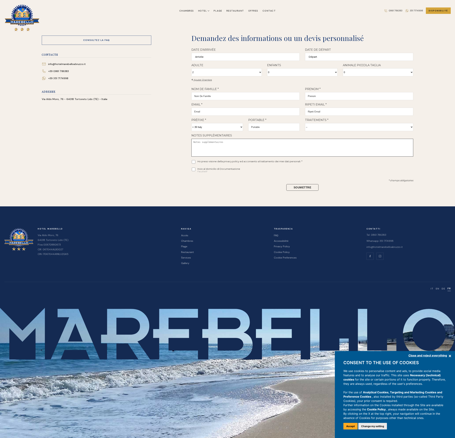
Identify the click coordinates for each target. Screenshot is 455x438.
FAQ (276, 235)
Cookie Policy (376, 409)
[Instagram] (380, 256)
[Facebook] (370, 256)
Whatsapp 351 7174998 (380, 240)
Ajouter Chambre (202, 79)
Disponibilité (438, 10)
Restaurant (235, 10)
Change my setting (372, 426)
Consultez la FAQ (96, 40)
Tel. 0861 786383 (376, 234)
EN (437, 288)
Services (186, 257)
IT (432, 288)
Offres (253, 10)
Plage (218, 10)
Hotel (202, 11)
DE (443, 288)
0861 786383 (395, 10)
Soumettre (302, 187)
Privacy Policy (282, 246)
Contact (269, 10)
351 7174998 (416, 10)
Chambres (186, 10)
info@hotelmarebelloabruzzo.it (384, 247)
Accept (350, 426)
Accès (184, 235)
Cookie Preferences (285, 257)
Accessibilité (281, 240)
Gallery (185, 263)
